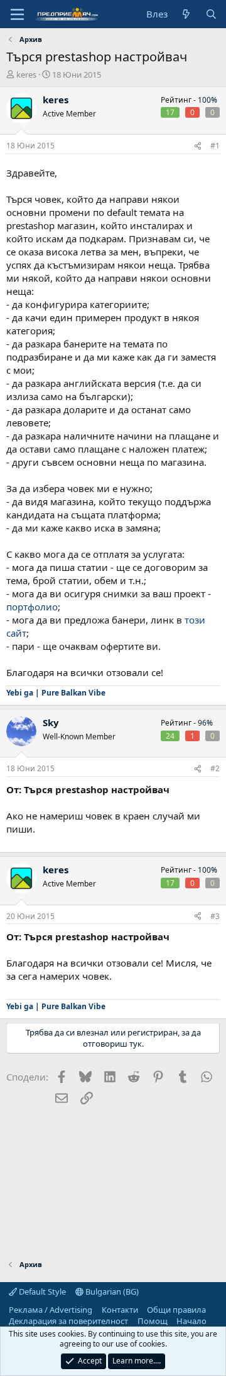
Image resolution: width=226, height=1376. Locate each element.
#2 (215, 768)
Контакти (120, 1309)
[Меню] (17, 14)
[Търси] (211, 14)
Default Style (41, 1291)
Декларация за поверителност (68, 1321)
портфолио (32, 606)
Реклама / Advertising (50, 1309)
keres (26, 74)
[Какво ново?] (186, 14)
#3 (215, 916)
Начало (191, 1321)
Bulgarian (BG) (111, 1291)
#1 (215, 145)
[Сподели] (198, 146)
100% (207, 100)
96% (205, 722)
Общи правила (176, 1309)
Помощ (152, 1321)
